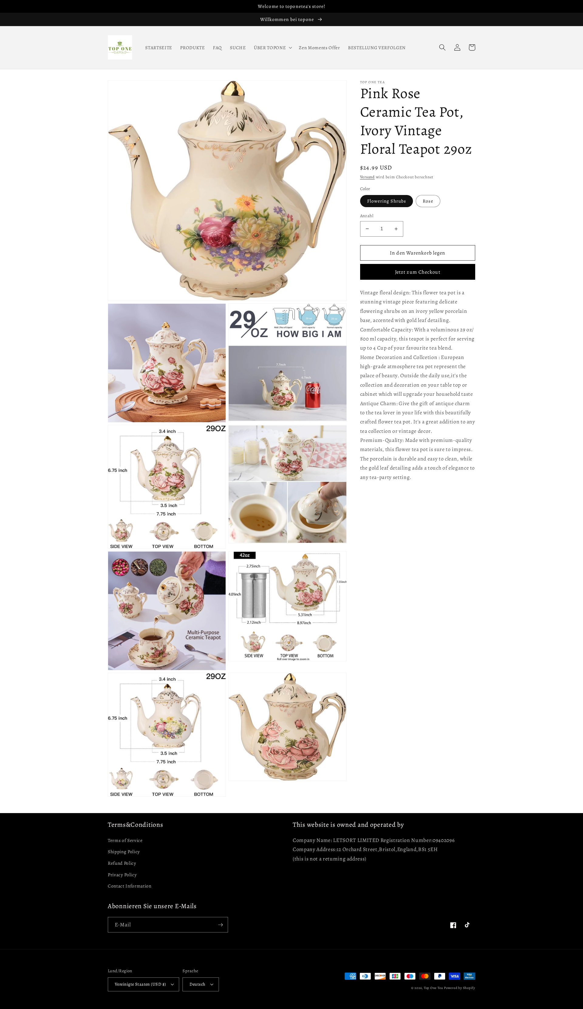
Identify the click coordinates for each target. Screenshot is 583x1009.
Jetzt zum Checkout (417, 346)
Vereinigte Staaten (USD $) (140, 984)
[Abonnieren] (220, 925)
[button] (312, 41)
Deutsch (197, 984)
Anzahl (366, 290)
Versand (367, 251)
